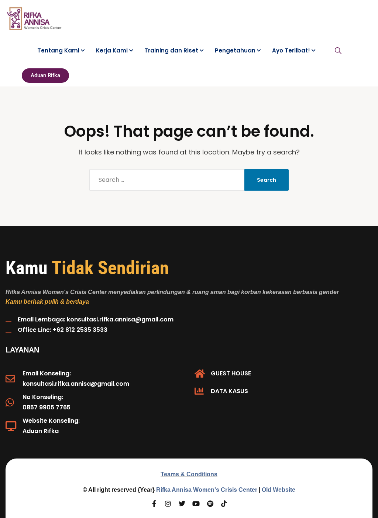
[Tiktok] (224, 503)
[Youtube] (196, 503)
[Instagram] (168, 503)
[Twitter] (182, 503)
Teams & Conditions (189, 474)
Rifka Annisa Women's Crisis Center (206, 490)
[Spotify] (210, 503)
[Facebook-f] (154, 503)
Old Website (278, 490)
